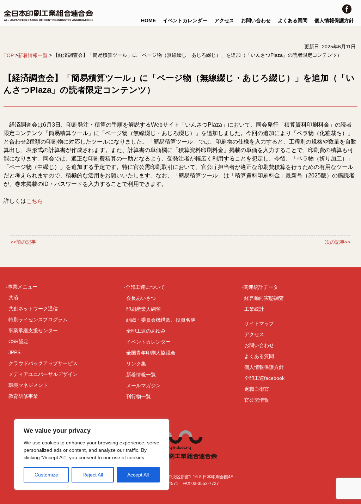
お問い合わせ (256, 20)
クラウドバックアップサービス (43, 363)
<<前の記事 (23, 242)
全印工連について (145, 287)
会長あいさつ (141, 298)
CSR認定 (18, 341)
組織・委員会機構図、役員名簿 (160, 320)
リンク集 (136, 363)
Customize (46, 475)
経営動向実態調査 (264, 298)
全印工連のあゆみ (146, 331)
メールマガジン (143, 385)
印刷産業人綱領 (143, 309)
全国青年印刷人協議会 (151, 353)
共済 (13, 297)
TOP (9, 55)
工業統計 (254, 309)
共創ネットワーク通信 (33, 308)
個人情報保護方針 (334, 20)
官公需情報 (256, 400)
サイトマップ (259, 323)
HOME (148, 20)
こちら (34, 201)
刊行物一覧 (138, 396)
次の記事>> (337, 242)
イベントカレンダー (185, 20)
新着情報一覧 (33, 55)
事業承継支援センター (33, 330)
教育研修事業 (23, 396)
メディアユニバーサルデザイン (43, 374)
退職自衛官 (256, 389)
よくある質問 (292, 20)
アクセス (224, 20)
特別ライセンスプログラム (38, 319)
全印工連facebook (264, 378)
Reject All (92, 475)
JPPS (14, 352)
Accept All (138, 475)
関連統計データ (261, 287)
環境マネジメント (28, 385)
